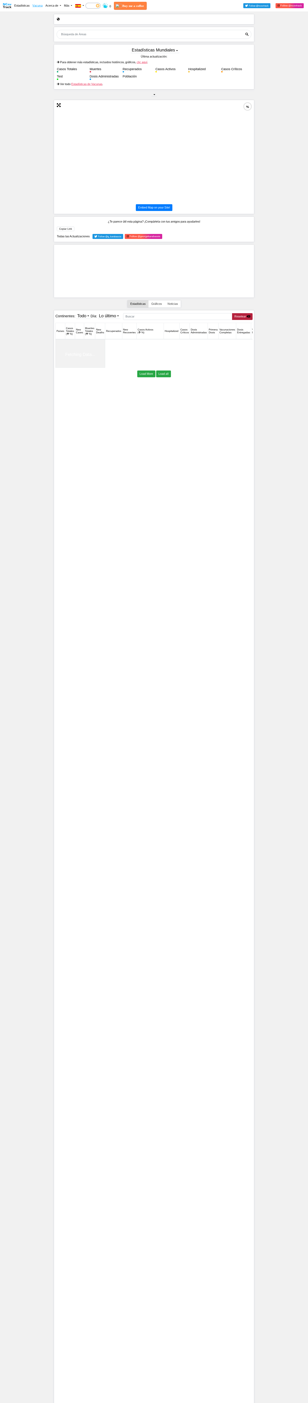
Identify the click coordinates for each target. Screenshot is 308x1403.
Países (60, 331)
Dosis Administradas (199, 331)
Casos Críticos (184, 331)
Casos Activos (145, 331)
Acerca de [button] (52, 5)
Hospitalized (171, 331)
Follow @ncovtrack (291, 5)
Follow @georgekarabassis (144, 236)
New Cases (79, 331)
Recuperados (113, 331)
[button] (79, 5)
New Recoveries (129, 331)
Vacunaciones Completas (227, 331)
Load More (146, 373)
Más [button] (67, 5)
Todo (81, 315)
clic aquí (142, 62)
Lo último (107, 315)
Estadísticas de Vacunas (86, 84)
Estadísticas (22, 5)
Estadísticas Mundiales (153, 50)
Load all (163, 373)
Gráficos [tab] (156, 303)
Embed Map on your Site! (154, 207)
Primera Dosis (213, 331)
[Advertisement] (154, 271)
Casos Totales (70, 331)
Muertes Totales (89, 331)
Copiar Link (65, 228)
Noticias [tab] (173, 303)
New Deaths (100, 331)
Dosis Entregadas (243, 331)
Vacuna (37, 5)
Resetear (240, 316)
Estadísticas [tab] (138, 303)
